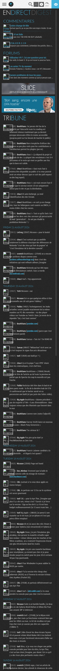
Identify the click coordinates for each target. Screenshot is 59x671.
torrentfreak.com (17, 273)
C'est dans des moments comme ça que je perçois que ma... (31, 77)
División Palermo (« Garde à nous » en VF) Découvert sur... (31, 69)
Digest (42, 12)
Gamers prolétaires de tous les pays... (26, 75)
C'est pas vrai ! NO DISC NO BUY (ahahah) (26, 37)
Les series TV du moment (21, 66)
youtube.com (32, 323)
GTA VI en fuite (16, 34)
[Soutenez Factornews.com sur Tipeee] (28, 112)
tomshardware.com (18, 476)
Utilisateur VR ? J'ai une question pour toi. (28, 57)
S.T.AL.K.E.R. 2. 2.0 (18, 43)
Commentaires (18, 21)
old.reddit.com (34, 591)
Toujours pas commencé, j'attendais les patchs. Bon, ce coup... (31, 45)
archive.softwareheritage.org (22, 259)
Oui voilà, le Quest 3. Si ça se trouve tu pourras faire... (30, 60)
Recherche (30, 4)
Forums (11, 53)
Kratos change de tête (19, 25)
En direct (17, 12)
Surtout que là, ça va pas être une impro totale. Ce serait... (31, 28)
